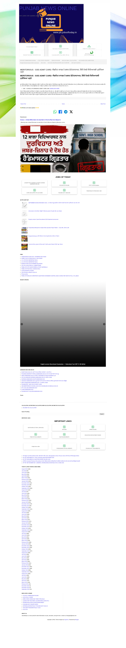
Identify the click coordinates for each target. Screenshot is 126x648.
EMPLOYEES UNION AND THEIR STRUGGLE (34, 599)
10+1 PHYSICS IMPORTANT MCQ (29, 260)
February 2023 (25, 542)
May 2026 (24, 474)
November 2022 (25, 547)
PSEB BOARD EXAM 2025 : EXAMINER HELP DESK (33, 256)
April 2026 (24, 476)
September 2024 (25, 509)
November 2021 (25, 568)
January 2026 (25, 481)
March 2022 (24, 561)
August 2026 (25, 469)
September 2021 (25, 571)
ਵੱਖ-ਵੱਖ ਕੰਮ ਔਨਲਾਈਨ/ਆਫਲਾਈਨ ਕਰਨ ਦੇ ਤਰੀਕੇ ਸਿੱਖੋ (58, 63)
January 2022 (25, 565)
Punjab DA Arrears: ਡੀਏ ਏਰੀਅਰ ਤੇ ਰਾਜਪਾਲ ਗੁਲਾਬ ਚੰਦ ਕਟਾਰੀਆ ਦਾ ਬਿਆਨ (43, 236)
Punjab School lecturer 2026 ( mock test (29, 63)
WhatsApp (89, 54)
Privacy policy (24, 274)
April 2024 (24, 517)
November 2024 (25, 505)
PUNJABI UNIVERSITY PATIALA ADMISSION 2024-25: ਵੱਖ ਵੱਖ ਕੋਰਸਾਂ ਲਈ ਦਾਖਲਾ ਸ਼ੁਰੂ (40, 374)
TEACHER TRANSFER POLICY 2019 (31, 607)
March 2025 (24, 498)
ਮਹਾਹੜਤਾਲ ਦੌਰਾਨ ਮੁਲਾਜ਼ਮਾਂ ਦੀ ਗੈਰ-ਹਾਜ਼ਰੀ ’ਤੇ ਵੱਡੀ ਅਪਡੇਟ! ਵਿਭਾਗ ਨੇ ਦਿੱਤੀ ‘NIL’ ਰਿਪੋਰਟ (45, 244)
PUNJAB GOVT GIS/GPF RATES (30, 604)
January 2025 (25, 502)
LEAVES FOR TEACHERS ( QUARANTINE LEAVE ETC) (36, 600)
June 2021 (24, 577)
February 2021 (25, 584)
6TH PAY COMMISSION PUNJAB (28, 60)
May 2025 (24, 495)
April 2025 (24, 497)
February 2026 (25, 479)
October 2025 (25, 486)
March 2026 (24, 477)
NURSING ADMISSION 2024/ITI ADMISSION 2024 (33, 379)
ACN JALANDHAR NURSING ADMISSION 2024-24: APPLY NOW (36, 377)
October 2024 (25, 507)
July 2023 (24, 533)
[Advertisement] (51, 636)
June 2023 (24, 535)
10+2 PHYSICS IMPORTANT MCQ (29, 262)
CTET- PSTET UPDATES (43, 60)
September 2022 (25, 551)
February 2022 (25, 563)
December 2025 (25, 483)
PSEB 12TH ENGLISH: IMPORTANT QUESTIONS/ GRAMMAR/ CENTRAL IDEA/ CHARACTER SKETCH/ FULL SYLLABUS (50, 275)
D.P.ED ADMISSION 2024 (27, 389)
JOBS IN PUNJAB (56, 60)
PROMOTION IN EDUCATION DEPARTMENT (33, 602)
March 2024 (24, 519)
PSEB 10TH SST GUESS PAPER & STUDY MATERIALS (34, 267)
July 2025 (24, 491)
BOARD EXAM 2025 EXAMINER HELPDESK (31, 263)
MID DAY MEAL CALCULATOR (69, 60)
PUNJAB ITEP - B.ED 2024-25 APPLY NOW (31, 384)
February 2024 (25, 521)
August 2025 (25, 490)
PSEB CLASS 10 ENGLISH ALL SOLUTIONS (31, 258)
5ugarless (66, 619)
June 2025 (24, 493)
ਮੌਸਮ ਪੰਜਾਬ (43, 63)
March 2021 (24, 582)
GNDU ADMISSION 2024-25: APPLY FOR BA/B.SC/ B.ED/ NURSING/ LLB (38, 375)
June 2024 (24, 514)
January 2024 (25, 523)
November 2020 (25, 587)
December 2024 (25, 504)
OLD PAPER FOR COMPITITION (86, 60)
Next (104, 324)
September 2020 (25, 589)
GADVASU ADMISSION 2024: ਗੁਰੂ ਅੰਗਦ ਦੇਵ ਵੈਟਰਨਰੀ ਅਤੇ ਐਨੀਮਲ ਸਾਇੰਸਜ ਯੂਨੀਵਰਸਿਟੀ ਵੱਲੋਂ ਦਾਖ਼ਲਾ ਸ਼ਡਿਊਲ (44, 380)
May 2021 (24, 578)
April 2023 (24, 538)
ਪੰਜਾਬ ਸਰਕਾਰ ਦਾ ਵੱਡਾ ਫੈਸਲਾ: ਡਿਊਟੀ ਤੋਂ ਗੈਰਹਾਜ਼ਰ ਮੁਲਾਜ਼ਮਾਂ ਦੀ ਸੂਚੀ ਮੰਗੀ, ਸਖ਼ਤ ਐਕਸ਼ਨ (45, 211)
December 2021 (25, 566)
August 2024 (25, 511)
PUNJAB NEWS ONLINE (48, 8)
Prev (22, 324)
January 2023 (25, 544)
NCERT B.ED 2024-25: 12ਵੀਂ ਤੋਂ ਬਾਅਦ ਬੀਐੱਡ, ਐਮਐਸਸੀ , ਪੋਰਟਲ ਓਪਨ (36, 372)
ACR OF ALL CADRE (28, 597)
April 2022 (24, 559)
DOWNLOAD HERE (55, 88)
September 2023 (25, 530)
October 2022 (25, 549)
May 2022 (24, 558)
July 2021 (24, 575)
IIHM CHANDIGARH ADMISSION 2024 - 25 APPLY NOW (34, 382)
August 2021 (25, 573)
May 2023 (24, 537)
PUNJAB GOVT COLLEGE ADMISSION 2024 (31, 391)
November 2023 (25, 526)
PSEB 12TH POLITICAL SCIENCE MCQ (30, 268)
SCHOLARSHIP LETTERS (27, 270)
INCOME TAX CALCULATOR (29, 407)
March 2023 (24, 540)
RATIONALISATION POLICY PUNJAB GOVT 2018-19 (35, 606)
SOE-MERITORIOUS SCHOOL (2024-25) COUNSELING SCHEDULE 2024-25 (39, 386)
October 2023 (25, 528)
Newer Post (23, 104)
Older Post (103, 104)
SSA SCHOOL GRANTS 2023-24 (29, 272)
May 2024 (24, 516)
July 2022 (24, 554)
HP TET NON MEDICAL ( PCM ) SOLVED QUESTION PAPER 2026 (38, 457)
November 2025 (25, 484)
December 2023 (25, 524)
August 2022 (25, 552)
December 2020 (25, 585)
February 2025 (25, 500)
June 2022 (24, 556)
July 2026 (24, 470)
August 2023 (25, 531)
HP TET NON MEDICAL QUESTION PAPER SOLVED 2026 (36, 459)
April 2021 (24, 580)
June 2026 (24, 472)
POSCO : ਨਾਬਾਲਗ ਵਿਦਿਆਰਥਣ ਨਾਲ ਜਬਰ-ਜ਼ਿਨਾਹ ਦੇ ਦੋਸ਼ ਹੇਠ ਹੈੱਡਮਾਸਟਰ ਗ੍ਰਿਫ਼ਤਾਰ (40, 120)
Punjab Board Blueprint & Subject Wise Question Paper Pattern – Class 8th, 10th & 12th (48, 227)
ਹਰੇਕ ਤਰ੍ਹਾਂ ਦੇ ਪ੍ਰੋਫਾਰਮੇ (75, 63)
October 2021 (25, 570)
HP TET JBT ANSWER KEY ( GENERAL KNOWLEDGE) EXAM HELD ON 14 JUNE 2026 (43, 462)
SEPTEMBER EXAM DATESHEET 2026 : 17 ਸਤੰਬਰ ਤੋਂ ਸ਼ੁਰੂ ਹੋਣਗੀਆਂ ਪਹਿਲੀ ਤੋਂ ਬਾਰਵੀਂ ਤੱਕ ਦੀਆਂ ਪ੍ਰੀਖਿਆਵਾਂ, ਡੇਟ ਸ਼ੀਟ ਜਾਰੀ (54, 202)
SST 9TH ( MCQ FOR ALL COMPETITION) (31, 265)
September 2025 (25, 488)
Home (63, 104)
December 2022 (25, 545)
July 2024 (24, 512)
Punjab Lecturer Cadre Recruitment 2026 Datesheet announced (43, 219)
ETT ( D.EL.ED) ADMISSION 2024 (29, 387)
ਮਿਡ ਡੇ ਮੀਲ (25, 609)
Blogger (77, 619)
